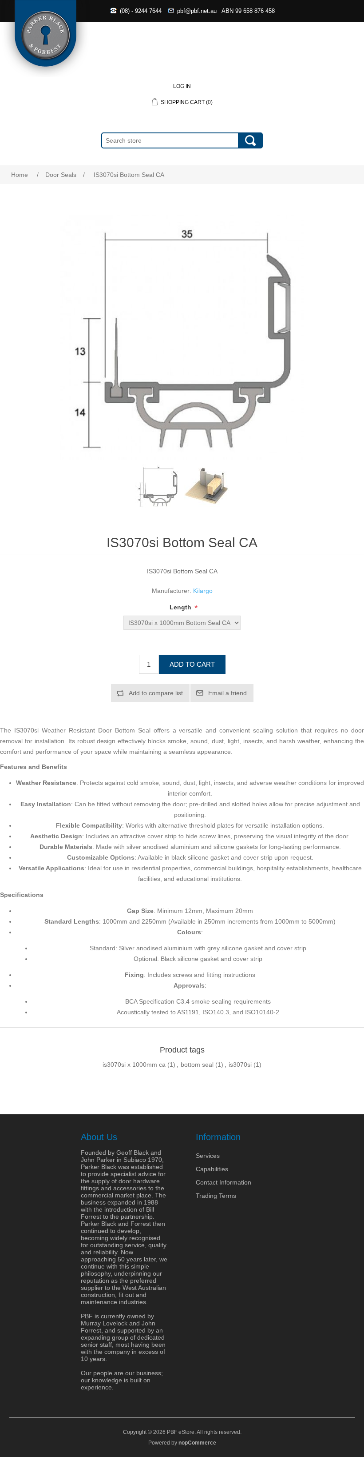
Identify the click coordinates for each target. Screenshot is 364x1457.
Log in (182, 86)
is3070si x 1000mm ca (134, 1064)
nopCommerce (197, 1443)
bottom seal (197, 1064)
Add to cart (192, 664)
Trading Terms (216, 1195)
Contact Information (223, 1182)
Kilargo (203, 590)
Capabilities (212, 1169)
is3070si (240, 1064)
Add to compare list (156, 692)
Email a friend (227, 692)
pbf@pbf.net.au (197, 11)
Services (208, 1155)
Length (181, 607)
